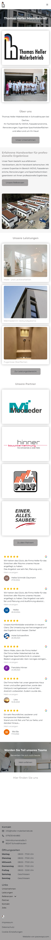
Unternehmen (9, 889)
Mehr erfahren (25, 762)
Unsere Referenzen (15, 182)
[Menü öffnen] (47, 5)
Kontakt (6, 904)
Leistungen (7, 892)
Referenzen (7, 896)
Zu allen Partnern (25, 543)
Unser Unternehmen (26, 140)
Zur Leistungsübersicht (25, 371)
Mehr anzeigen (11, 572)
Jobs (4, 908)
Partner (5, 900)
